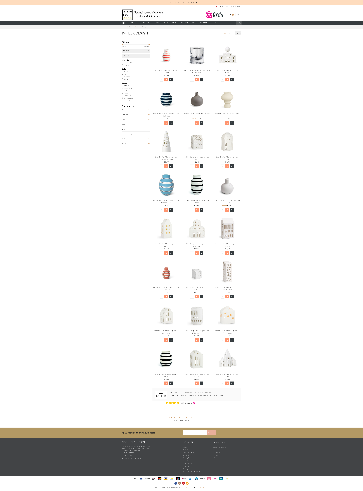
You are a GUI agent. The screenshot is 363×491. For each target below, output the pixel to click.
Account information (219, 447)
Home (124, 27)
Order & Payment (188, 452)
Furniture (132, 23)
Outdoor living (188, 23)
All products (217, 458)
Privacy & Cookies (188, 458)
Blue (126, 79)
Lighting (145, 23)
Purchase (186, 466)
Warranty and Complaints (191, 471)
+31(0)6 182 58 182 (129, 453)
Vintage (203, 23)
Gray (126, 74)
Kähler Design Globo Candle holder (197, 113)
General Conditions (189, 463)
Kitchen (127, 95)
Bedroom (128, 88)
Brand (215, 23)
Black (126, 71)
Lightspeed (189, 487)
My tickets (216, 452)
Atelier (127, 100)
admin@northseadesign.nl (132, 458)
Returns (185, 460)
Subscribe (211, 433)
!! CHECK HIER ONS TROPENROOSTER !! (180, 2)
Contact (185, 450)
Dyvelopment (204, 487)
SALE (166, 23)
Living (157, 23)
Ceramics (128, 62)
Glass (126, 65)
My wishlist (217, 455)
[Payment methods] (135, 478)
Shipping (186, 455)
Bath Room (128, 98)
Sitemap (185, 469)
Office (126, 93)
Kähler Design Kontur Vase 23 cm (227, 113)
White (127, 76)
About (185, 447)
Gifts (174, 23)
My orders (216, 450)
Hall (126, 90)
